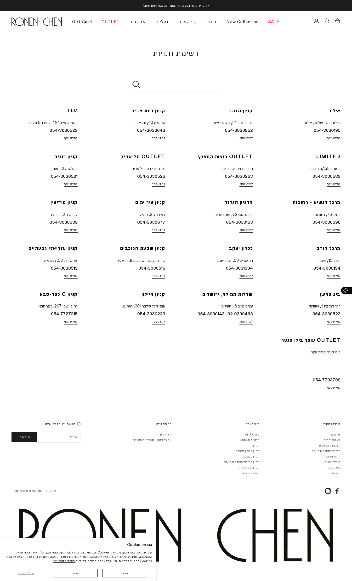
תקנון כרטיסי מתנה (248, 467)
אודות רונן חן (164, 434)
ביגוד (211, 21)
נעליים (161, 21)
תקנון (256, 445)
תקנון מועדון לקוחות (247, 451)
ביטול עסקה (333, 467)
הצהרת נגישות (250, 473)
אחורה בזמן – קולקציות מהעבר (152, 440)
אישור (75, 573)
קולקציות (187, 21)
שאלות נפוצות (332, 440)
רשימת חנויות (333, 462)
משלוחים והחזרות (330, 445)
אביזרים (137, 21)
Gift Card (82, 22)
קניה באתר (252, 424)
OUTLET (111, 22)
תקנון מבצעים (251, 456)
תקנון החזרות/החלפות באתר (241, 462)
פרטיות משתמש (249, 440)
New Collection (242, 22)
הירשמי (24, 437)
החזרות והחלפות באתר (326, 451)
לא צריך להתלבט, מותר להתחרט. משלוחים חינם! (176, 5)
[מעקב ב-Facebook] (337, 491)
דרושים (336, 473)
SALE (274, 22)
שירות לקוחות (332, 424)
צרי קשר (335, 434)
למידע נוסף (334, 138)
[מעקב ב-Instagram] (328, 491)
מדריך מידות (333, 456)
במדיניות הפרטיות (64, 561)
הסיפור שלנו (163, 424)
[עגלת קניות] (338, 21)
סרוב (125, 573)
